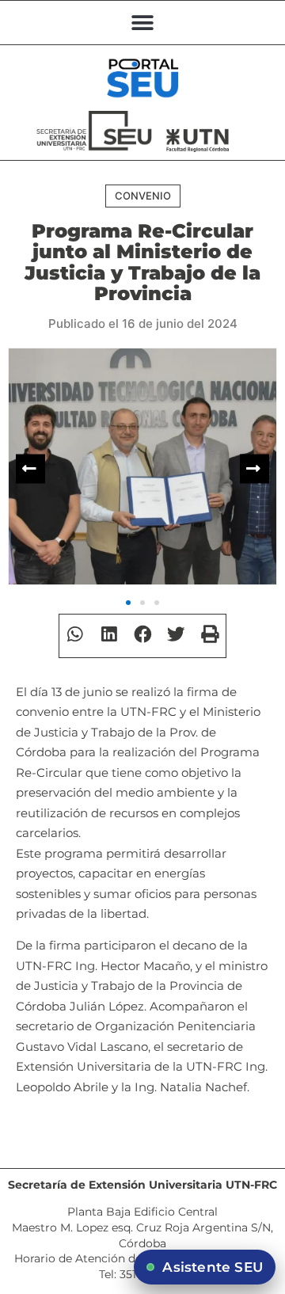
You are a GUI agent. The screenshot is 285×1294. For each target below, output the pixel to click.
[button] (143, 22)
